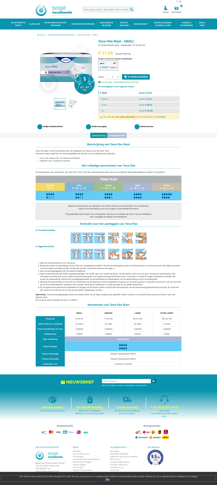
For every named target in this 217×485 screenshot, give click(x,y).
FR (177, 1)
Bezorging (114, 451)
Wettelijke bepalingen (119, 454)
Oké (107, 479)
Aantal (101, 77)
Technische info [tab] (117, 135)
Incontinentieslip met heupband (86, 459)
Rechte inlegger (79, 465)
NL (180, 1)
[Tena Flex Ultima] (167, 195)
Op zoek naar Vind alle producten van (134, 117)
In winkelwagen (136, 77)
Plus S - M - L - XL (79, 187)
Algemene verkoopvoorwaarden (124, 456)
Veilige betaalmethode (119, 462)
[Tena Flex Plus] (50, 195)
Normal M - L (50, 187)
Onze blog (114, 470)
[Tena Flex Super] (108, 195)
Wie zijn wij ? (115, 459)
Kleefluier (77, 451)
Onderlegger (78, 456)
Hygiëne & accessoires (82, 470)
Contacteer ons (116, 467)
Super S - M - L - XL (108, 187)
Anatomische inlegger (82, 462)
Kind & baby (78, 467)
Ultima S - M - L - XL (167, 187)
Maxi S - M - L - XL (138, 187)
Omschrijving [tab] (98, 135)
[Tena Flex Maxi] (138, 195)
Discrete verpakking (118, 465)
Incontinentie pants (81, 454)
